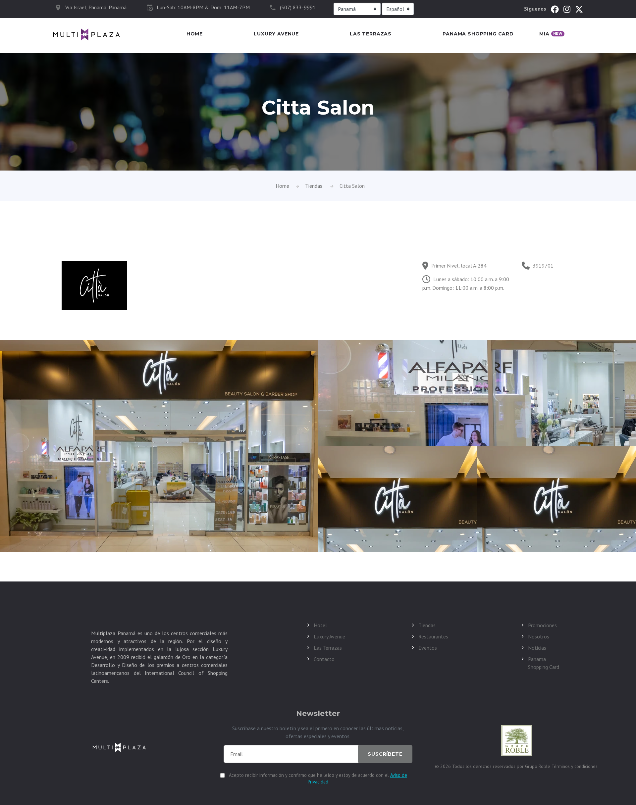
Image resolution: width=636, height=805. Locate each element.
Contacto (324, 659)
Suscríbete (385, 754)
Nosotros (538, 636)
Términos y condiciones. (575, 766)
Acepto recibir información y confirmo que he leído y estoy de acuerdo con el (318, 778)
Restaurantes (433, 636)
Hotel (320, 625)
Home (194, 34)
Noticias (537, 647)
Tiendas (313, 185)
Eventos (427, 647)
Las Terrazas (371, 34)
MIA (550, 34)
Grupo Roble (538, 766)
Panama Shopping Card (478, 34)
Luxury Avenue (276, 34)
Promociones (542, 625)
